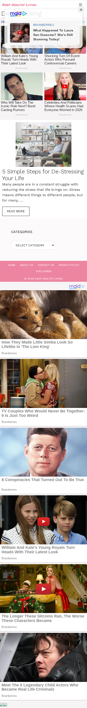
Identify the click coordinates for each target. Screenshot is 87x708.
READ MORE (16, 211)
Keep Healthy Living (19, 4)
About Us (26, 265)
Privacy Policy (69, 265)
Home (11, 265)
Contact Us (46, 265)
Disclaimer (44, 271)
